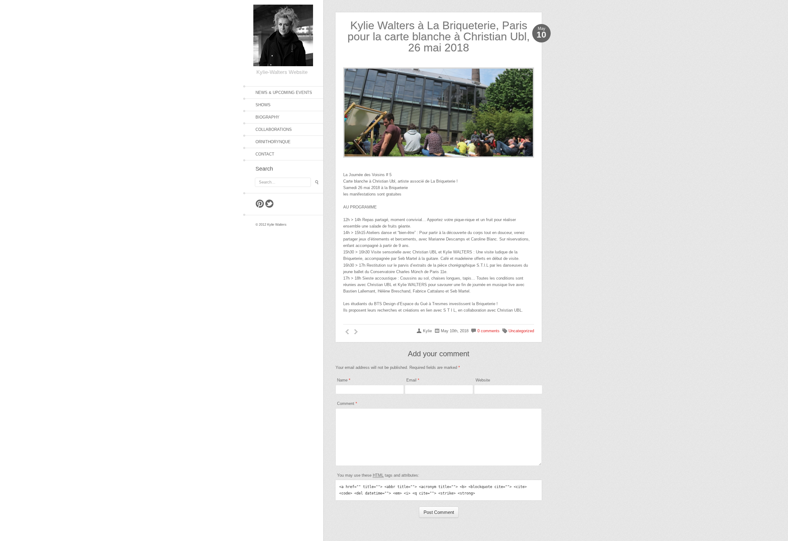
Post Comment (439, 512)
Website (483, 380)
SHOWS (263, 105)
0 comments (488, 331)
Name (342, 380)
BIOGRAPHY (267, 117)
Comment (347, 403)
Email (411, 380)
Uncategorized (521, 331)
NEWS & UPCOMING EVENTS (283, 92)
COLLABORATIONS (273, 129)
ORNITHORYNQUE (273, 141)
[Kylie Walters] (283, 34)
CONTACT (264, 154)
